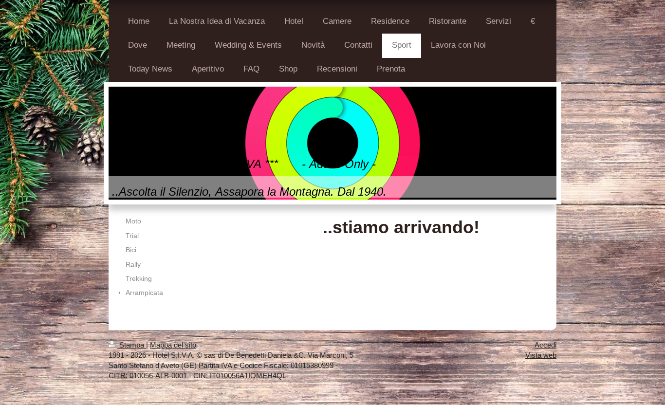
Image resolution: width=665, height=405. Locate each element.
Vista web (540, 355)
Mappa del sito (173, 345)
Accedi (545, 345)
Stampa (131, 345)
